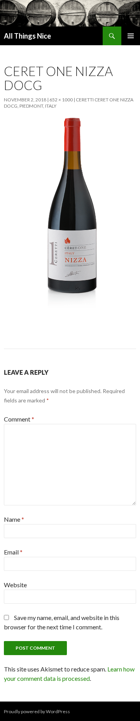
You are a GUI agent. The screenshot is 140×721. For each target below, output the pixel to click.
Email (13, 552)
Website (15, 584)
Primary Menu (130, 36)
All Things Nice (27, 36)
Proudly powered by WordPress (37, 711)
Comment (19, 419)
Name (14, 519)
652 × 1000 (61, 100)
